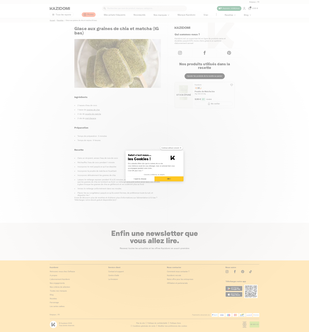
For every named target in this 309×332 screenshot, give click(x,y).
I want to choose (140, 179)
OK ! (169, 179)
